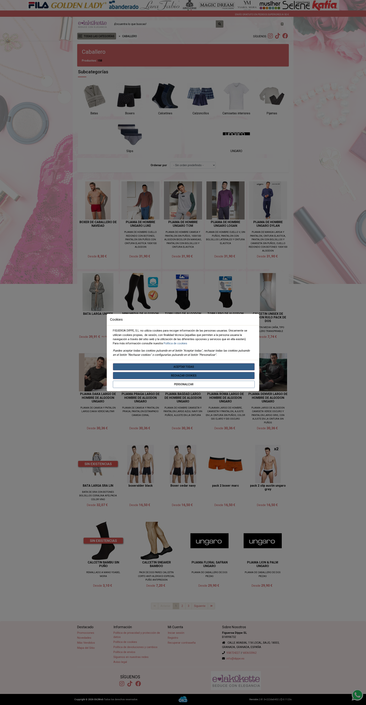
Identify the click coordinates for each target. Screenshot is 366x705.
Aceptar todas (183, 366)
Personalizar (183, 384)
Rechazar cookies (184, 375)
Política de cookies (175, 343)
